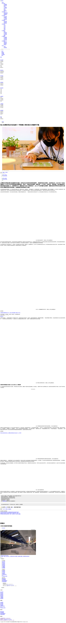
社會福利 (5, 33)
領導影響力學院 (4, 576)
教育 (4, 6)
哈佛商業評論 (4, 574)
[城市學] (1, 0)
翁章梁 (2, 52)
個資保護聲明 (4, 581)
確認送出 (1, 316)
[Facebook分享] (4, 175)
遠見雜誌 (3, 571)
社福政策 (5, 7)
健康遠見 (3, 573)
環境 (4, 31)
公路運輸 (5, 38)
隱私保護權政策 (4, 580)
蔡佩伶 (4, 172)
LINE (6, 507)
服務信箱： (2, 619)
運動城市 (5, 14)
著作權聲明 (4, 579)
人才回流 (5, 18)
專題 (3, 45)
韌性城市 (5, 32)
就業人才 (5, 42)
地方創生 (3, 15)
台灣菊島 (3, 54)
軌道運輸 (5, 37)
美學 (3, 122)
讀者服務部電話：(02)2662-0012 (5, 618)
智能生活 (5, 22)
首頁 (3, 121)
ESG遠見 (3, 572)
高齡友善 (5, 19)
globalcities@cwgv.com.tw (8, 619)
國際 (4, 35)
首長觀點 (5, 4)
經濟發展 (1, 110)
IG (12, 507)
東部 (4, 28)
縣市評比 (3, 11)
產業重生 (5, 17)
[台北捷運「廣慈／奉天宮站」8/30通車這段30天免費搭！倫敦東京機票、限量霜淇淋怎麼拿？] (33, 542)
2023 (2, 51)
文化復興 (5, 16)
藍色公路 (1, 106)
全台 (1, 88)
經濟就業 (5, 5)
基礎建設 (5, 43)
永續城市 (3, 30)
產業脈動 (1, 111)
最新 (3, 2)
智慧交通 (5, 21)
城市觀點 (5, 47)
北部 (1, 89)
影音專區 (3, 570)
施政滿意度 (6, 12)
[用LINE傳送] (4, 178)
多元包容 (5, 34)
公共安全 (1, 64)
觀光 (2, 55)
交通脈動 (3, 36)
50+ (2, 575)
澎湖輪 (2, 53)
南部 (4, 27)
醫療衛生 (1, 67)
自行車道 (1, 107)
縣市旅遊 (3, 565)
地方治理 (3, 3)
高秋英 (6, 172)
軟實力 (5, 44)
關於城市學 (4, 578)
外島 (4, 29)
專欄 (4, 46)
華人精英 (1, 604)
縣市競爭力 (6, 13)
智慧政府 (5, 23)
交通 (1, 66)
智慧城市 (3, 20)
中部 (1, 90)
